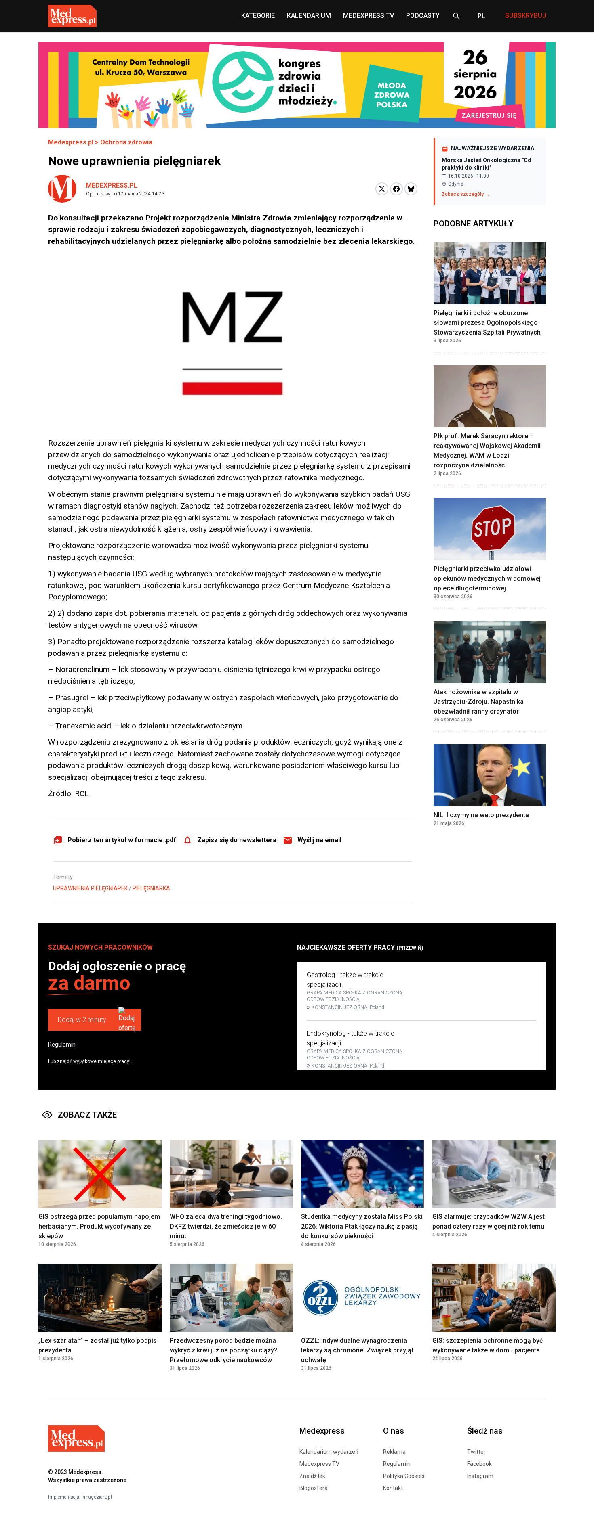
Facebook (479, 1464)
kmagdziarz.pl (97, 1497)
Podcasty (423, 15)
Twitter (476, 1452)
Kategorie (258, 15)
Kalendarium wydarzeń (328, 1452)
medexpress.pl (111, 185)
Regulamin (62, 1044)
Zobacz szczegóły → (466, 194)
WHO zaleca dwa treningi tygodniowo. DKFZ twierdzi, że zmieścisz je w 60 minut (226, 1226)
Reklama (394, 1452)
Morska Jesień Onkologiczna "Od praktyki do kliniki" (486, 164)
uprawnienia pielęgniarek (90, 888)
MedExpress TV (368, 15)
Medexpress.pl (70, 142)
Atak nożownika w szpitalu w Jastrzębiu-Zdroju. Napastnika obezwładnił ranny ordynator (479, 701)
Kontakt (393, 1488)
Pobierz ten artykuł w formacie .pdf (121, 840)
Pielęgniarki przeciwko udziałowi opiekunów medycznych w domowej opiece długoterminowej (487, 578)
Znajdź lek (312, 1476)
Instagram (480, 1476)
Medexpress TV (319, 1464)
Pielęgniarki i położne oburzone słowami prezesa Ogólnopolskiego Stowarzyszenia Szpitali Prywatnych (487, 322)
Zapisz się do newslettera (236, 840)
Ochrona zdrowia (126, 142)
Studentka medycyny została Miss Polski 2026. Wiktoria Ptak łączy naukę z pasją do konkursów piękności (361, 1226)
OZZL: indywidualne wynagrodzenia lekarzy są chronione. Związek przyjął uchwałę (357, 1350)
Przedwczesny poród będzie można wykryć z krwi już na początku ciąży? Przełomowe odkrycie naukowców (223, 1350)
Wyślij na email (319, 840)
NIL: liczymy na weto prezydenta (481, 815)
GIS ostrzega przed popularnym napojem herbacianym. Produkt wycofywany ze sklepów (99, 1226)
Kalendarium (309, 15)
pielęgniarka (151, 888)
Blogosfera (313, 1488)
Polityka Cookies (404, 1476)
